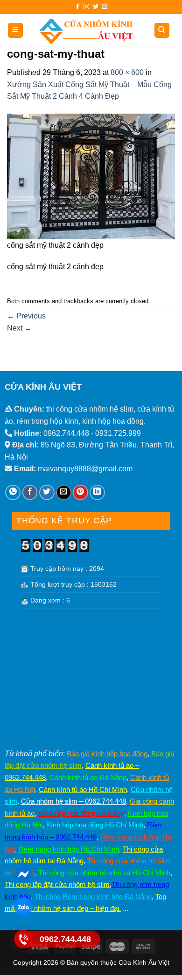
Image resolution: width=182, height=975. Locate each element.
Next (19, 328)
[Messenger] (23, 874)
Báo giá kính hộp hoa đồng (107, 754)
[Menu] (15, 30)
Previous (26, 316)
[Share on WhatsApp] (13, 492)
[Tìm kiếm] (162, 30)
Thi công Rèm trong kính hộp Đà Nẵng (93, 897)
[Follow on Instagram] (86, 7)
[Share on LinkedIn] (97, 492)
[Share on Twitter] (47, 492)
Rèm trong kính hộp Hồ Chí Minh (69, 849)
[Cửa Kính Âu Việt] (86, 30)
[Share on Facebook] (30, 492)
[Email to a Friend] (63, 492)
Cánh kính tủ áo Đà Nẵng (87, 777)
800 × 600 (127, 72)
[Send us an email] (104, 7)
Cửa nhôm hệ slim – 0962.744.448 (73, 801)
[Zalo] (23, 906)
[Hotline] (23, 939)
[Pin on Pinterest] (80, 492)
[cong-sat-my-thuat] (91, 176)
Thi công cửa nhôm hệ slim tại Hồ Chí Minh (104, 873)
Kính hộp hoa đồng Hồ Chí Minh (94, 825)
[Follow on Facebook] (77, 7)
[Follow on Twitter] (95, 7)
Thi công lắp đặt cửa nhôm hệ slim (57, 884)
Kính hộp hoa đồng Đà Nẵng (81, 813)
